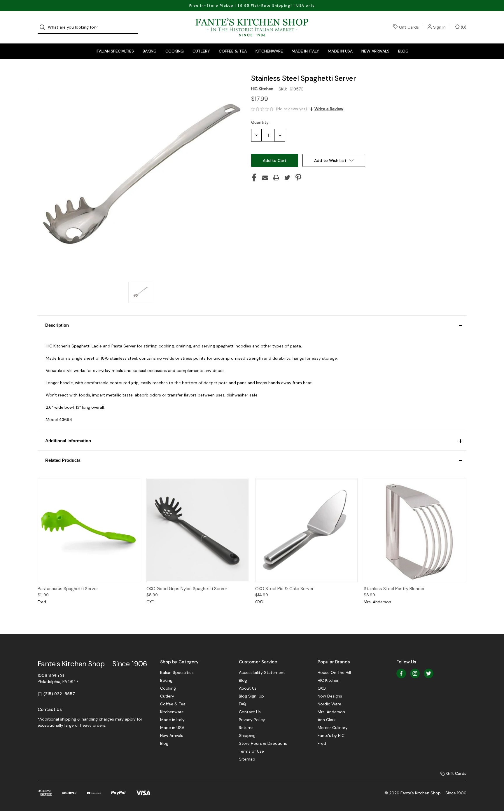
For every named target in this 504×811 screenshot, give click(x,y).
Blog (403, 51)
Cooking (174, 51)
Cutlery (201, 51)
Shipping (247, 735)
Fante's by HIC (331, 735)
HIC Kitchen (329, 680)
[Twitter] (287, 178)
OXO (322, 688)
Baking (150, 51)
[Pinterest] (298, 178)
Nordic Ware (329, 704)
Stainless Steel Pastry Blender (394, 589)
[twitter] (428, 673)
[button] (252, 325)
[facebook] (401, 673)
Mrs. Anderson (331, 711)
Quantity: (260, 122)
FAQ (242, 704)
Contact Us (250, 711)
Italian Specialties (115, 51)
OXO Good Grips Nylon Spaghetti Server (186, 589)
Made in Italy (305, 51)
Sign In (439, 27)
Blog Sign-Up (251, 696)
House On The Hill (334, 672)
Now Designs (330, 696)
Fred (322, 743)
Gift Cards (409, 27)
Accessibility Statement (262, 672)
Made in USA (340, 51)
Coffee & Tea (233, 51)
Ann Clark (327, 719)
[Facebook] (254, 178)
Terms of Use (251, 751)
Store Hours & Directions (263, 743)
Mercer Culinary (333, 727)
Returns (246, 727)
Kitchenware (269, 51)
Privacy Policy (252, 719)
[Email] (265, 178)
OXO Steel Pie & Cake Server (284, 589)
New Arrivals (375, 51)
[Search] (44, 27)
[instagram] (414, 673)
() (463, 27)
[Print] (276, 178)
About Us (248, 688)
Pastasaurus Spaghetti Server (68, 589)
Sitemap (247, 759)
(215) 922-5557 (59, 693)
